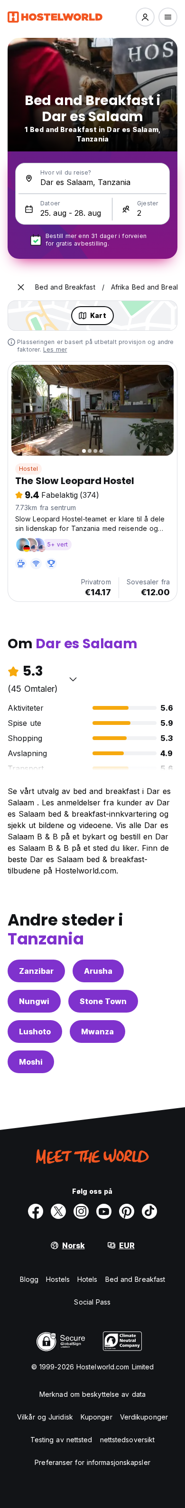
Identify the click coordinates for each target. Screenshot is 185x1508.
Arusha (98, 971)
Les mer (55, 349)
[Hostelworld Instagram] (81, 1211)
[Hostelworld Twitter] (58, 1211)
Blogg (29, 1279)
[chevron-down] (73, 679)
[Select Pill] (145, 17)
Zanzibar (36, 971)
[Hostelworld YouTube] (103, 1211)
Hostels (58, 1279)
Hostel (28, 468)
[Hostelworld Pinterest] (126, 1211)
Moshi (31, 1062)
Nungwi (34, 1001)
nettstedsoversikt (127, 1440)
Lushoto (35, 1031)
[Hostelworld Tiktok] (149, 1211)
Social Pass (92, 1302)
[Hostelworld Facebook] (35, 1211)
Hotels (87, 1279)
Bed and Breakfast (135, 1279)
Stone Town (103, 1001)
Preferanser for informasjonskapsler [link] (92, 1462)
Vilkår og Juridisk (45, 1417)
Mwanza (97, 1031)
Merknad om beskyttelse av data (92, 1394)
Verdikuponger (144, 1417)
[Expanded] (20, 287)
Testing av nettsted (61, 1440)
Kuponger (96, 1417)
